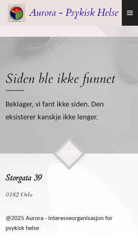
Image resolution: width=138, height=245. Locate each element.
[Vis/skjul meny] (130, 13)
